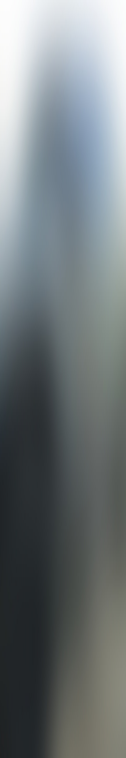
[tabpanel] (63, 599)
